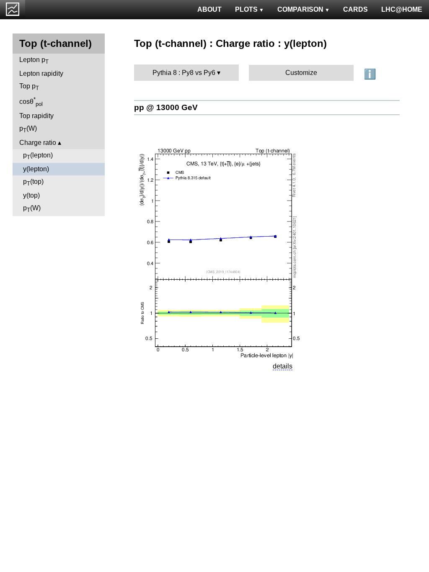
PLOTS (246, 9)
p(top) (33, 182)
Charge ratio (37, 142)
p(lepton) (38, 156)
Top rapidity (36, 115)
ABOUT (209, 9)
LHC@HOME (401, 9)
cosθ (31, 101)
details (282, 366)
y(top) (31, 195)
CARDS (355, 9)
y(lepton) (36, 169)
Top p (29, 86)
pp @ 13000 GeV (166, 107)
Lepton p (34, 60)
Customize (301, 72)
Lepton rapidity (41, 73)
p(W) (28, 129)
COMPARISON (300, 9)
